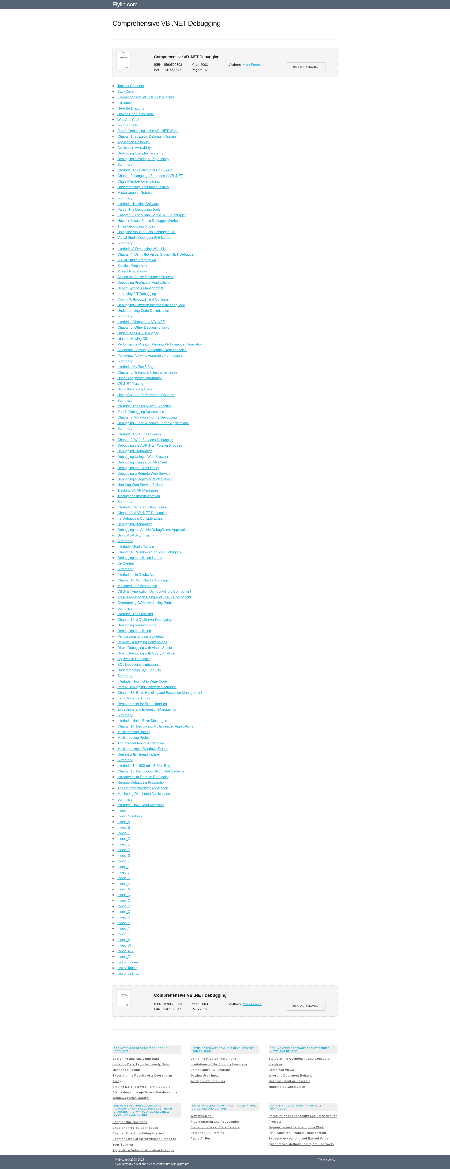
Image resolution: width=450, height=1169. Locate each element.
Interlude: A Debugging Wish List (142, 249)
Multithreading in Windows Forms (142, 749)
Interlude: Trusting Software (138, 204)
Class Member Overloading (138, 181)
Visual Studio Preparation (136, 260)
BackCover (126, 91)
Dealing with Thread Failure (138, 754)
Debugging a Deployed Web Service (145, 479)
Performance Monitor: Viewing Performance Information (159, 344)
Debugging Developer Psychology (143, 159)
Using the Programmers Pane (213, 1058)
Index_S (123, 923)
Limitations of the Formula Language (219, 1064)
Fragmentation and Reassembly (215, 1121)
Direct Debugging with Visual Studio (144, 648)
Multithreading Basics (133, 732)
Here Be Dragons (130, 108)
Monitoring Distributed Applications (143, 794)
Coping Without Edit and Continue (143, 299)
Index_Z (123, 957)
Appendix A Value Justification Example (143, 1150)
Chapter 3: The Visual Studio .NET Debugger (151, 215)
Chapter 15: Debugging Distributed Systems (151, 771)
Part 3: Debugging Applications (140, 412)
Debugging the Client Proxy (138, 468)
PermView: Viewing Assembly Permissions (150, 355)
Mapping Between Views (287, 1086)
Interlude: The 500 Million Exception (144, 406)
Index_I (123, 867)
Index (121, 810)
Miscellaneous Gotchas (135, 193)
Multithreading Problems (135, 737)
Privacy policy (326, 1159)
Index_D (123, 839)
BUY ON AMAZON (306, 67)
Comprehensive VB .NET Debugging (145, 97)
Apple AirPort (201, 1138)
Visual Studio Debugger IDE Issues (144, 237)
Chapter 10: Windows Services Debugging (149, 552)
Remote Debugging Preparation (141, 782)
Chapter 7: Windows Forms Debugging (147, 417)
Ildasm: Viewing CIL (132, 339)
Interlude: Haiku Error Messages (142, 721)
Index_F (123, 850)
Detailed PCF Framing (207, 1133)
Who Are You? (128, 119)
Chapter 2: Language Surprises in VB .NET (150, 176)
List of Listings (128, 973)
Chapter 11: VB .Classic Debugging (144, 580)
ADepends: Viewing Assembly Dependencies (152, 350)
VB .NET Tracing (130, 384)
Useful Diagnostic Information (139, 378)
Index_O (124, 900)
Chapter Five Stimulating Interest (138, 1133)
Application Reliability (133, 142)
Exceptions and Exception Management (147, 709)
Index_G (124, 855)
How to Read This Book (135, 114)
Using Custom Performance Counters (146, 395)
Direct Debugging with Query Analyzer (146, 653)
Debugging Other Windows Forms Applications (153, 423)
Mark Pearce (252, 64)
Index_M (124, 889)
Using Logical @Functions (211, 1070)
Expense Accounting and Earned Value (298, 1138)
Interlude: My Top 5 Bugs (136, 367)
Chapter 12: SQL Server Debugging (144, 619)
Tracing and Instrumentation (138, 496)
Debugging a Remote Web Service (143, 473)
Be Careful (125, 563)
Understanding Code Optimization (143, 310)
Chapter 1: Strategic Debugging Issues (146, 136)
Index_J (123, 872)
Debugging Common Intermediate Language (151, 305)
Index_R (123, 917)
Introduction (126, 103)
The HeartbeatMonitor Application (142, 788)
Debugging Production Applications (143, 282)
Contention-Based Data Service (215, 1127)
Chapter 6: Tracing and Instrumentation (147, 372)
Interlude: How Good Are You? (140, 805)
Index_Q (124, 912)
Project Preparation (132, 271)
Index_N (123, 895)
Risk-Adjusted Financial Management (297, 1133)
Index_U (123, 934)
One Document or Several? (289, 1081)
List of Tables (127, 968)
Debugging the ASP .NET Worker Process (149, 445)
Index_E (123, 844)
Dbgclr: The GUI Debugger (137, 333)
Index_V (123, 940)
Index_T (123, 928)
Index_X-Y (125, 951)
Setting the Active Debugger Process (145, 277)
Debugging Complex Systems (140, 153)
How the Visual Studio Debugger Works (147, 221)
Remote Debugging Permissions (142, 642)
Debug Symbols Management (140, 288)
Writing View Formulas (208, 1081)
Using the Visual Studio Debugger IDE (146, 232)
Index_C (123, 833)
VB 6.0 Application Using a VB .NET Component (154, 597)
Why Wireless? (202, 1116)
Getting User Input (205, 1075)
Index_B (123, 827)
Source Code (127, 125)
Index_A (123, 822)
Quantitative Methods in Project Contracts (301, 1144)
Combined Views (281, 1070)
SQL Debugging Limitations (138, 664)
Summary (125, 164)
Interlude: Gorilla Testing (135, 546)
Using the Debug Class (135, 389)
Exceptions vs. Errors (134, 698)
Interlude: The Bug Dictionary (139, 434)
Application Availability (134, 148)
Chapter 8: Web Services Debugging (145, 440)
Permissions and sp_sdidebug (140, 636)
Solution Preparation (132, 266)
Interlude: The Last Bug (135, 614)
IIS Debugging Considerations (140, 518)
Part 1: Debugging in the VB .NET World (147, 131)
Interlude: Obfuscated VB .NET (141, 322)
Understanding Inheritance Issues (143, 187)
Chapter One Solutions (129, 1122)
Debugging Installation (134, 631)
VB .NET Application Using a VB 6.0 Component (154, 591)
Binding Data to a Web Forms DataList (142, 1086)
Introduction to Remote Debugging (143, 777)
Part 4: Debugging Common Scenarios (146, 687)
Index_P (123, 906)
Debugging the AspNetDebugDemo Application (152, 530)
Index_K (123, 878)
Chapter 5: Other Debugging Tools (143, 327)
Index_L (123, 884)
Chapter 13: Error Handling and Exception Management (159, 693)
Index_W (124, 945)
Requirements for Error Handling (142, 704)
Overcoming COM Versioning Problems (147, 603)
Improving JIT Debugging (136, 294)
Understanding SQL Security (139, 670)
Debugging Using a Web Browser (142, 457)
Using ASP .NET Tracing (136, 535)
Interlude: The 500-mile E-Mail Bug (143, 766)
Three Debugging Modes (136, 226)
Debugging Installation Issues (139, 558)
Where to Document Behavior (291, 1075)
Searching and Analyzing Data (135, 1058)
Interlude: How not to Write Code (142, 681)
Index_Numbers (129, 816)
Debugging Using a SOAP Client (142, 462)
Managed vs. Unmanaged (137, 586)
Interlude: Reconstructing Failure (142, 507)
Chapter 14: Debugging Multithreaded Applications (155, 726)
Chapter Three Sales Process (135, 1127)
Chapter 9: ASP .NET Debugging (142, 513)
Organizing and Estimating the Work (296, 1127)
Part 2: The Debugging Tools (139, 209)
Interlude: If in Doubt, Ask (136, 575)
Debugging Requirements (136, 625)
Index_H (123, 861)
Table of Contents (130, 86)
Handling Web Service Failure (140, 485)
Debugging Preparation (134, 451)
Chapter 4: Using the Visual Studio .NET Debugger (156, 254)
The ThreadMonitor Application (140, 743)
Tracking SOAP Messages (137, 490)
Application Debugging (134, 659)
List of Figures (128, 962)
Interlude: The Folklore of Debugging (144, 170)
